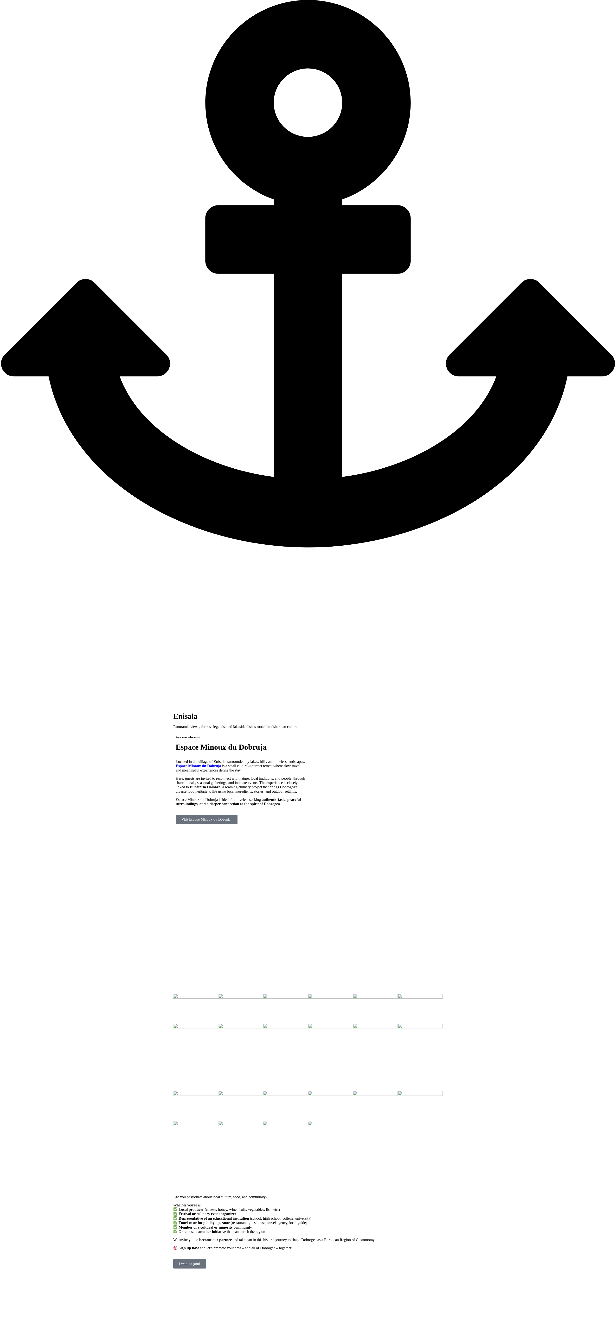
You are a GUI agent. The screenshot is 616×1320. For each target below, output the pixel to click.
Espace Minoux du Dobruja (221, 747)
